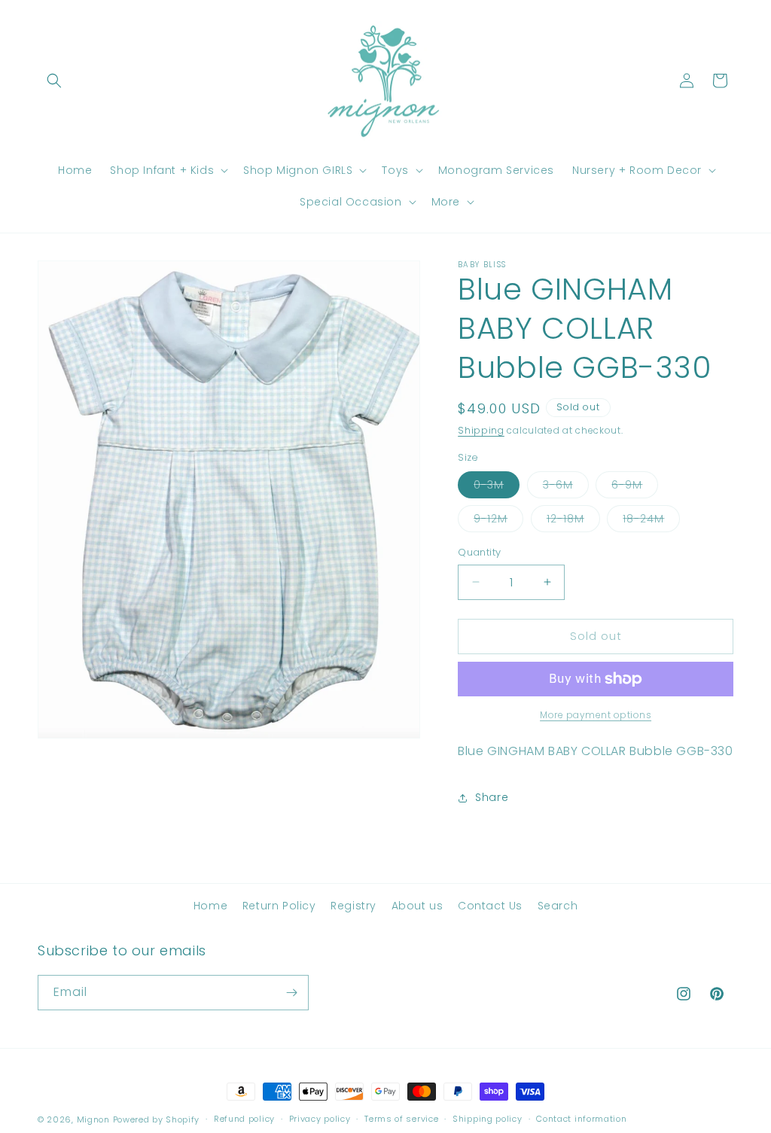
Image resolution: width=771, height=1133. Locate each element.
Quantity (479, 552)
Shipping (481, 430)
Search (558, 905)
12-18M (573, 521)
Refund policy (244, 1119)
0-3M (497, 487)
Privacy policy (320, 1119)
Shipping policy (488, 1119)
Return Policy (279, 905)
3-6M (566, 487)
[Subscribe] (291, 992)
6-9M (634, 487)
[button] (54, 80)
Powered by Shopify (156, 1119)
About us (417, 905)
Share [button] (491, 797)
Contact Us (490, 905)
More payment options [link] (595, 714)
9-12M (498, 521)
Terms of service (401, 1119)
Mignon (95, 1119)
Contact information (581, 1119)
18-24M (651, 521)
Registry (353, 905)
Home (210, 905)
